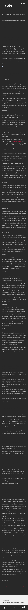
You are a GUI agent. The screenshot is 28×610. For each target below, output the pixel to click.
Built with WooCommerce (17, 602)
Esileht (4, 14)
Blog (8, 14)
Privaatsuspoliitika (6, 602)
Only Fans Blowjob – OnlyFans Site (21, 585)
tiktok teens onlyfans (17, 141)
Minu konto (4, 607)
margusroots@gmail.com (19, 20)
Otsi (14, 607)
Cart (21, 606)
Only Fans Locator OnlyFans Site (6, 585)
